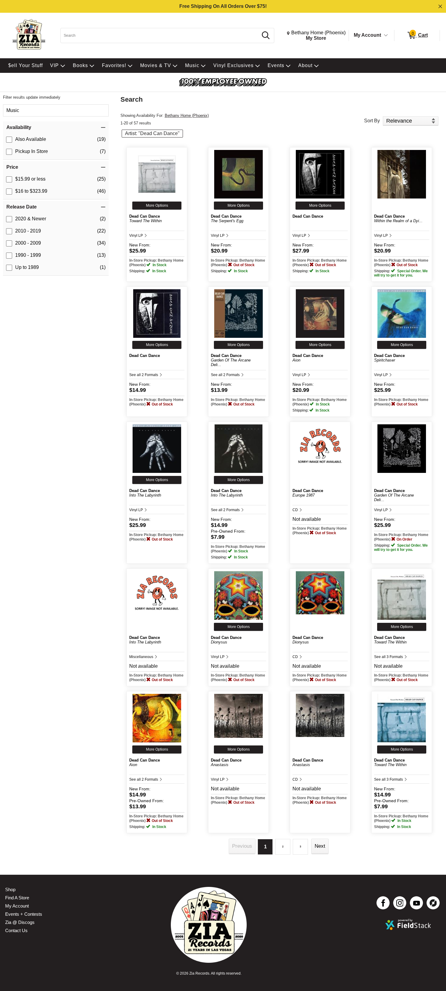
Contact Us (16, 930)
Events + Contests (23, 914)
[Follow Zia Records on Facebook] (383, 902)
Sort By (372, 120)
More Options (157, 205)
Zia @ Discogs (20, 922)
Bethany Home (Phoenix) (187, 115)
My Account (367, 35)
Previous (242, 846)
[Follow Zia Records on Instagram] (399, 902)
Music (12, 110)
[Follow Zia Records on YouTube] (416, 902)
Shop (10, 889)
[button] (56, 127)
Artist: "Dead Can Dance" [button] (152, 133)
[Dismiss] (440, 6)
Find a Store (17, 897)
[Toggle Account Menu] (386, 35)
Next (320, 846)
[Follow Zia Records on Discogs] (433, 902)
